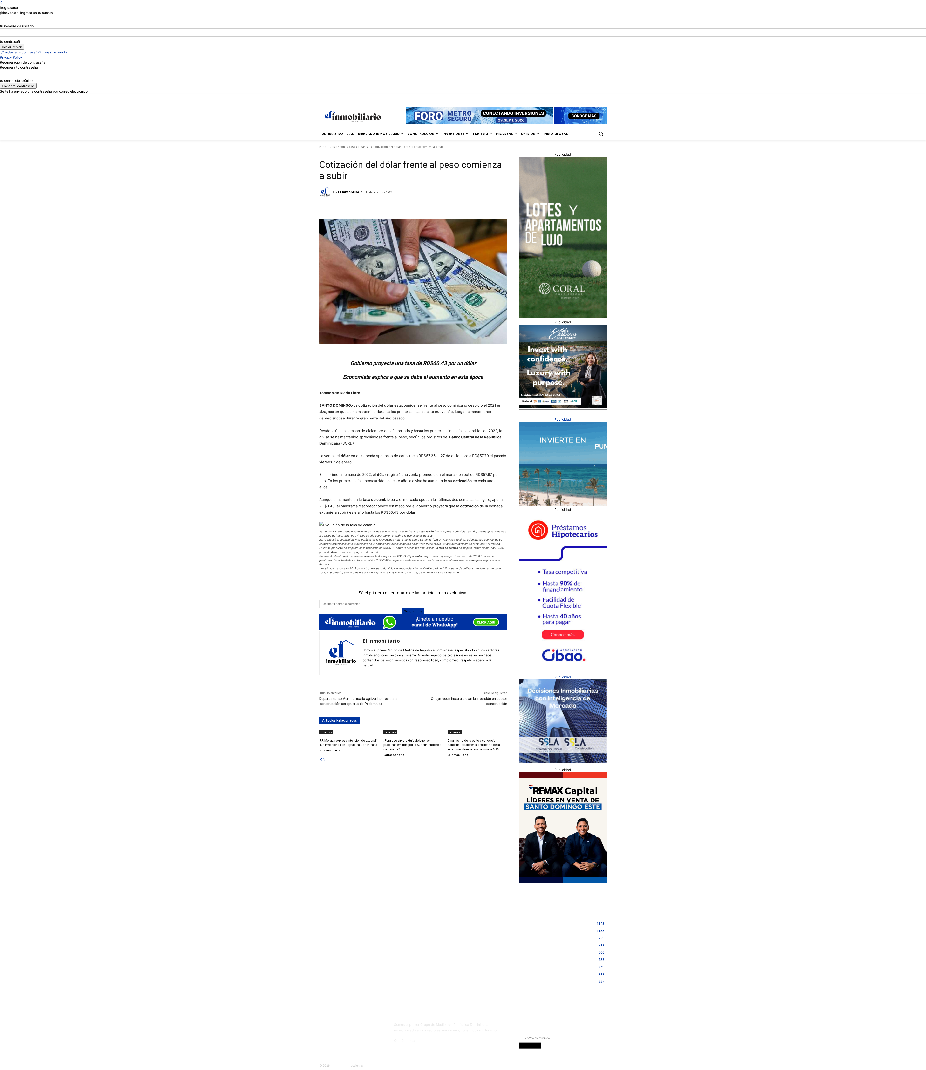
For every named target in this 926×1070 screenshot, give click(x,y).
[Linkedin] (590, 97)
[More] (395, 207)
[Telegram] (361, 207)
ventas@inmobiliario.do (434, 1040)
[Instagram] (584, 97)
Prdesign (370, 1065)
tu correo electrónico (16, 81)
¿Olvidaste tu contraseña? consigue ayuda (33, 52)
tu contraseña (11, 42)
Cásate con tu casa (342, 147)
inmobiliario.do (340, 1065)
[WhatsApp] (383, 207)
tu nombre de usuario (17, 26)
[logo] (352, 116)
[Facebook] (577, 97)
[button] (601, 134)
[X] (597, 97)
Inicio (323, 147)
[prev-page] (321, 760)
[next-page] (324, 760)
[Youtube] (604, 97)
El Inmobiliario (350, 192)
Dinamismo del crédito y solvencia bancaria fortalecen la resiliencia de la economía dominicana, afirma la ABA (474, 745)
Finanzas (364, 147)
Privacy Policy (11, 57)
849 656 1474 (467, 1040)
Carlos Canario (393, 755)
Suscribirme (413, 611)
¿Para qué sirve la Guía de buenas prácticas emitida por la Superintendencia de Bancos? (412, 745)
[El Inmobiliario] (326, 192)
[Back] (1, 2)
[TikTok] (355, 1027)
